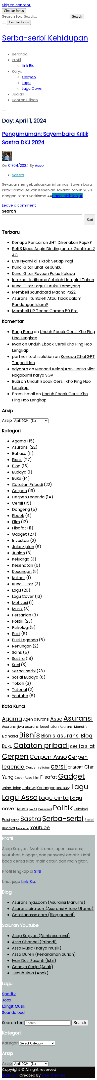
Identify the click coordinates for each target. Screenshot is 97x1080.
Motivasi (20, 602)
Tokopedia (22, 828)
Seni (16, 665)
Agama (19, 441)
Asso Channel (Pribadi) (34, 942)
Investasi (20, 540)
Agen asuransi (36, 719)
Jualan (18, 94)
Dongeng (21, 509)
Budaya (19, 472)
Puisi (16, 634)
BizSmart (10, 1075)
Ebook (18, 515)
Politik (17, 621)
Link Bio (28, 65)
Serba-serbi (24, 671)
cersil (59, 766)
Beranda (20, 54)
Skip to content (16, 4)
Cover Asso (23, 778)
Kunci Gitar (22, 584)
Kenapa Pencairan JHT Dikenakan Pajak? (52, 242)
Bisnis (17, 460)
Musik (17, 609)
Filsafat (19, 528)
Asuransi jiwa (13, 726)
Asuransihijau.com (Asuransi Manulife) (48, 902)
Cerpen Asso (48, 757)
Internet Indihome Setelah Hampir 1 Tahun (53, 280)
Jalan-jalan (23, 547)
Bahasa (19, 453)
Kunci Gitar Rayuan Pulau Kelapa (43, 273)
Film (16, 522)
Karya (17, 71)
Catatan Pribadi (27, 484)
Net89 (33, 809)
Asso (56, 718)
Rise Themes (53, 1075)
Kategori (10, 1043)
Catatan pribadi (41, 745)
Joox (6, 1000)
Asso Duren (23, 954)
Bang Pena (22, 332)
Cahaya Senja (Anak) (32, 967)
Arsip (7, 420)
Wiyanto (20, 369)
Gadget (19, 534)
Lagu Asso (20, 797)
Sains (17, 652)
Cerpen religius (38, 767)
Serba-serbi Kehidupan (45, 38)
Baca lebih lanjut (67, 195)
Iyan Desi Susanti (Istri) (34, 960)
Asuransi (20, 447)
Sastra (18, 174)
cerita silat (82, 746)
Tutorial (19, 689)
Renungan (22, 646)
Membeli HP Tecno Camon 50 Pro (45, 311)
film (36, 777)
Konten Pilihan (25, 99)
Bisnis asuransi (60, 735)
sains (15, 820)
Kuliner (18, 578)
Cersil (17, 503)
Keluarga (20, 559)
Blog (16, 466)
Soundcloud (13, 1012)
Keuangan (22, 571)
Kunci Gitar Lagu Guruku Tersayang (46, 286)
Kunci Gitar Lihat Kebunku (36, 267)
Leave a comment (19, 205)
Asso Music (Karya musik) (36, 948)
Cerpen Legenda (28, 497)
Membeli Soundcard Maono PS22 (44, 292)
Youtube (20, 696)
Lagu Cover (32, 88)
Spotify (9, 994)
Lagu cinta (54, 798)
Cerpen (29, 77)
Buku (16, 478)
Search (9, 211)
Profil (16, 59)
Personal (45, 809)
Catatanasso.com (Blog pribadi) (43, 915)
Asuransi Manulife (74, 727)
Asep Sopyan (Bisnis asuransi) (41, 936)
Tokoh (18, 683)
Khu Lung (63, 788)
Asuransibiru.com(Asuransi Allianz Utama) (53, 908)
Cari (90, 219)
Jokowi (29, 787)
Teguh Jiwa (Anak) (30, 973)
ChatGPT (75, 767)
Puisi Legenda (25, 640)
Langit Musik (13, 1006)
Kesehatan (22, 565)
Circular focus (14, 11)
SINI (37, 871)
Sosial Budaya (25, 677)
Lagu (26, 82)
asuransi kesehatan (42, 726)
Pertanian (21, 615)
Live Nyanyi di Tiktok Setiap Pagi (42, 261)
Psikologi (20, 627)
